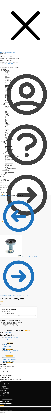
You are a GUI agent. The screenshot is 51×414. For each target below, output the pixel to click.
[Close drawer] (0, 54)
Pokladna (4, 170)
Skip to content (11, 52)
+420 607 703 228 (6, 187)
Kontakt (4, 386)
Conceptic (4, 346)
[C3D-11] (4, 344)
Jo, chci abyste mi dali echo (8, 313)
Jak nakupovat (5, 119)
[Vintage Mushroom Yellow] (8, 357)
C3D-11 (4, 348)
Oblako (9, 195)
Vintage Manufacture (11, 352)
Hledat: (1, 67)
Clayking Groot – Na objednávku (9, 342)
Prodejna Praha (5, 383)
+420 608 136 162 (3, 58)
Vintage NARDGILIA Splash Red (9, 354)
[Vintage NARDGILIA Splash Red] (10, 350)
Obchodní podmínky (6, 397)
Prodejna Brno (5, 384)
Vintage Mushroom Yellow (8, 361)
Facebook (4, 192)
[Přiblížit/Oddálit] (0, 412)
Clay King (4, 339)
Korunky (5, 195)
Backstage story (6, 388)
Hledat (17, 67)
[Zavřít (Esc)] (4, 412)
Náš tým (4, 387)
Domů (1, 195)
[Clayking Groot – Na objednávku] (10, 337)
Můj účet (4, 69)
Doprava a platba (6, 393)
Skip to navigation (4, 52)
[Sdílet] (2, 412)
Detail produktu (10, 343)
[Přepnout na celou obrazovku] (1, 412)
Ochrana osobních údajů (7, 399)
